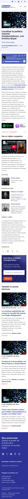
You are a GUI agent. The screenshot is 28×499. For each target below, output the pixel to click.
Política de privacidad (14, 493)
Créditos (4, 493)
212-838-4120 (6, 478)
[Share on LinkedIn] (7, 251)
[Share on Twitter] (3, 251)
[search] (21, 6)
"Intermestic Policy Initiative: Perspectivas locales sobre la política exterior (14, 87)
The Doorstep (8, 42)
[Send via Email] (17, 251)
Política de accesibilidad (8, 494)
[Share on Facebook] (12, 251)
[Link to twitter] (15, 1)
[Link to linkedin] (12, 1)
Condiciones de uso (7, 496)
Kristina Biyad (15, 178)
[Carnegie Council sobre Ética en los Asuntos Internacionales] (9, 6)
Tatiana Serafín (15, 204)
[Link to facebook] (21, 1)
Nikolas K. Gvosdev (17, 191)
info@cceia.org (6, 476)
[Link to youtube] (18, 1)
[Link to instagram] (24, 1)
